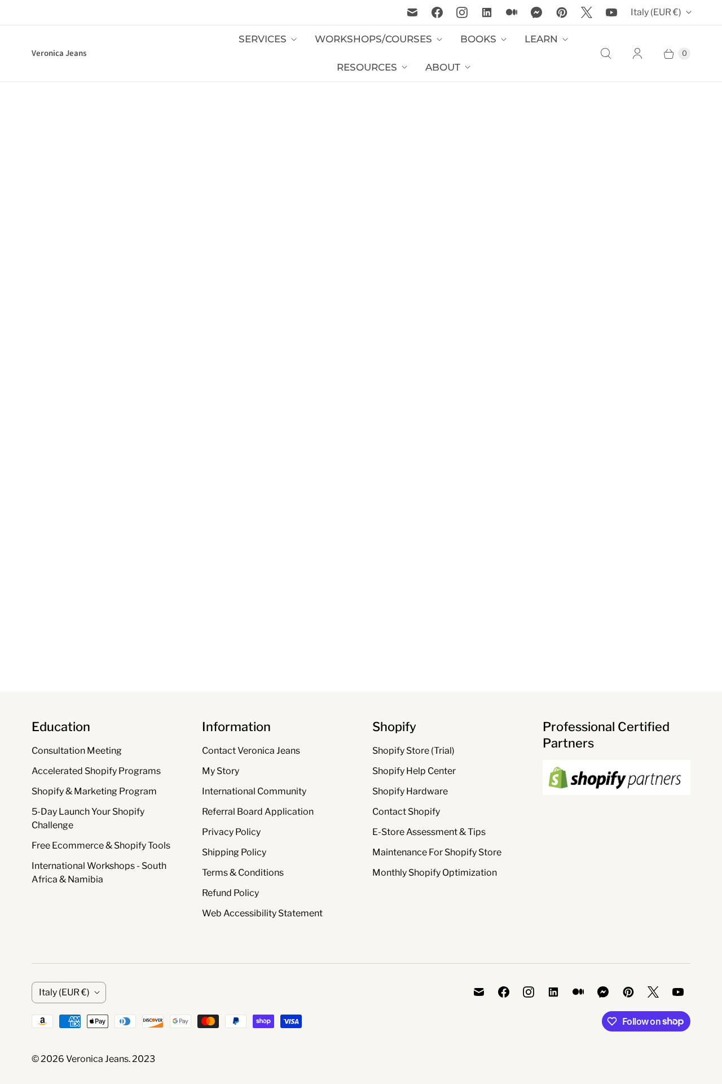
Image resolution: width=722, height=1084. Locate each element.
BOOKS (478, 39)
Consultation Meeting (77, 750)
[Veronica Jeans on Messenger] (536, 12)
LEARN (541, 39)
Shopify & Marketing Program (94, 791)
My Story (220, 771)
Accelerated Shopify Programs (96, 771)
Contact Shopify (406, 811)
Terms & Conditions (243, 872)
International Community (254, 791)
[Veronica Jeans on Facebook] (437, 12)
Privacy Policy (231, 832)
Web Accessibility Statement (262, 913)
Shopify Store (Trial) (413, 750)
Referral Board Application (258, 811)
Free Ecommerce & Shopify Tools (101, 845)
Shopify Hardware (410, 791)
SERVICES (263, 39)
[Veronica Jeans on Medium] (511, 12)
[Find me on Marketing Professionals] (616, 805)
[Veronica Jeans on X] (586, 12)
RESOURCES (367, 67)
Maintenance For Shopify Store (436, 852)
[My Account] (637, 53)
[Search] (606, 53)
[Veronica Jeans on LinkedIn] (486, 12)
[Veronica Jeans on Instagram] (462, 12)
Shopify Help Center (414, 771)
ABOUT (442, 67)
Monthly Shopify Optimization (434, 872)
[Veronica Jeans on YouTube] (611, 12)
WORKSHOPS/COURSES (373, 39)
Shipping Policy (234, 852)
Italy (656, 12)
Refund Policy (230, 893)
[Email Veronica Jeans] (412, 12)
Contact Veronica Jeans (251, 750)
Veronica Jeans (97, 1059)
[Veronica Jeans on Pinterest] (561, 12)
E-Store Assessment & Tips (429, 832)
